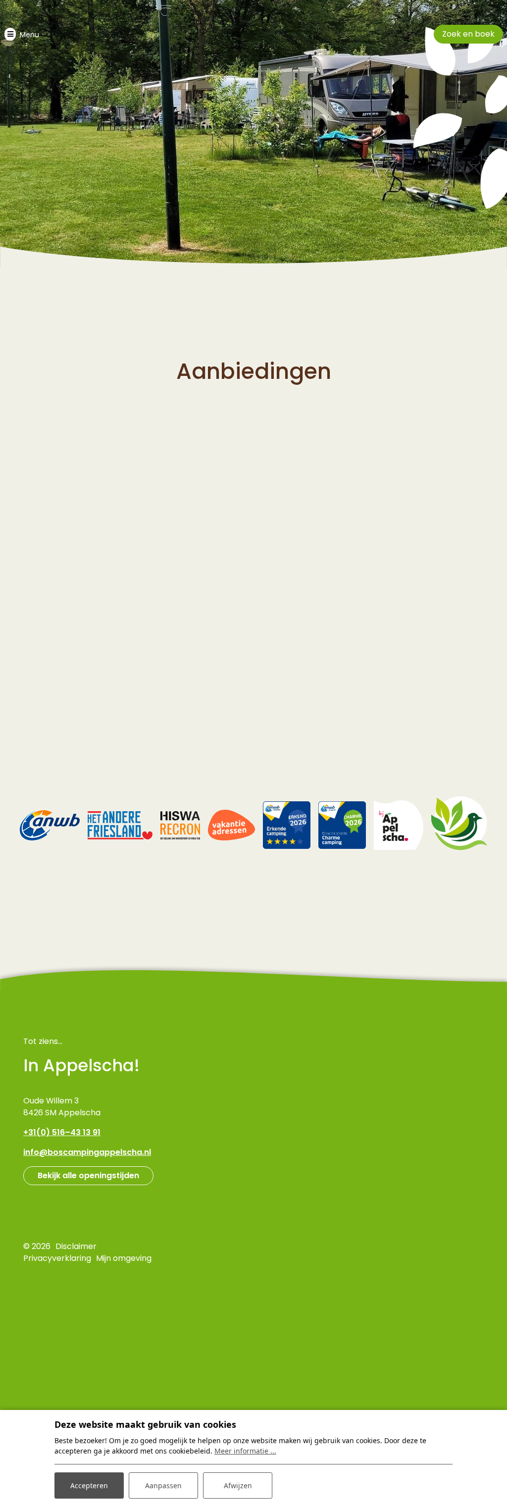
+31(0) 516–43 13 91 (62, 1132)
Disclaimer (76, 1246)
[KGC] (459, 825)
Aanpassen (163, 1485)
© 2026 (37, 1246)
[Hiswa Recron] (180, 825)
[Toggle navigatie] (22, 34)
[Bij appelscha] (398, 825)
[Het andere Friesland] (120, 825)
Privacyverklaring (57, 1258)
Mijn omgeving (124, 1258)
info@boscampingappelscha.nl (87, 1152)
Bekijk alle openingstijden (88, 1175)
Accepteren (89, 1485)
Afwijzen (238, 1485)
